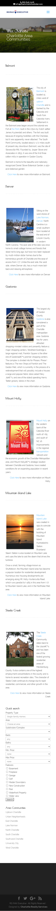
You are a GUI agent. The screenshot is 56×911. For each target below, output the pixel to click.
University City (12, 843)
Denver (39, 221)
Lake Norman (42, 217)
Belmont (40, 91)
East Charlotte (12, 821)
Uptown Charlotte (13, 812)
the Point (15, 129)
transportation (42, 451)
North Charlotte (12, 830)
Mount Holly (41, 420)
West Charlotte (12, 848)
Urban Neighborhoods (15, 816)
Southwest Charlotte (14, 839)
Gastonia (40, 319)
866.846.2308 (28, 2)
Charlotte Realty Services (34, 907)
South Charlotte (12, 834)
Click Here (12, 174)
